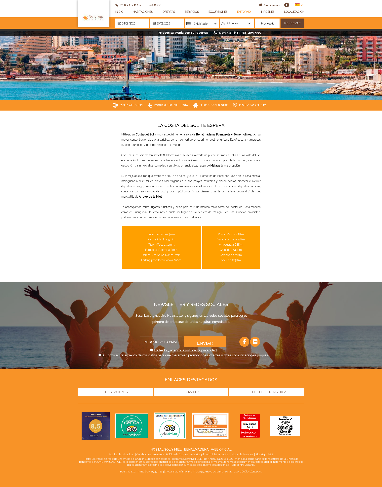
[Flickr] (255, 342)
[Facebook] (244, 342)
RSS (270, 454)
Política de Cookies (177, 454)
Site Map (261, 454)
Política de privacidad (121, 454)
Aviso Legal (197, 454)
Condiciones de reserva (150, 454)
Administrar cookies (218, 454)
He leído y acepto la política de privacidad (185, 350)
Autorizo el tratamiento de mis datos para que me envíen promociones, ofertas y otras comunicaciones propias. (185, 355)
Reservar (292, 23)
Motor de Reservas (242, 454)
